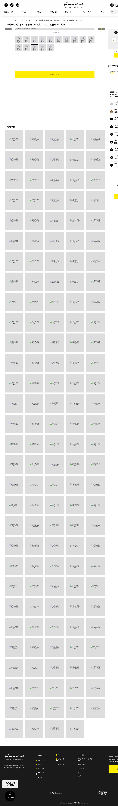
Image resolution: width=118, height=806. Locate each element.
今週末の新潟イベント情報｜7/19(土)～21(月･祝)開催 (56, 20)
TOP (16, 20)
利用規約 (81, 764)
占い (102, 12)
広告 (79, 776)
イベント (24, 12)
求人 (79, 772)
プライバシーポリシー (85, 759)
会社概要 (81, 755)
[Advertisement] (55, 57)
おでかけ (53, 12)
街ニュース (8, 12)
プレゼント (69, 12)
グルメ (39, 12)
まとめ (40, 778)
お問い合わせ (83, 768)
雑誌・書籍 (62, 764)
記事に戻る (54, 74)
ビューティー (87, 12)
